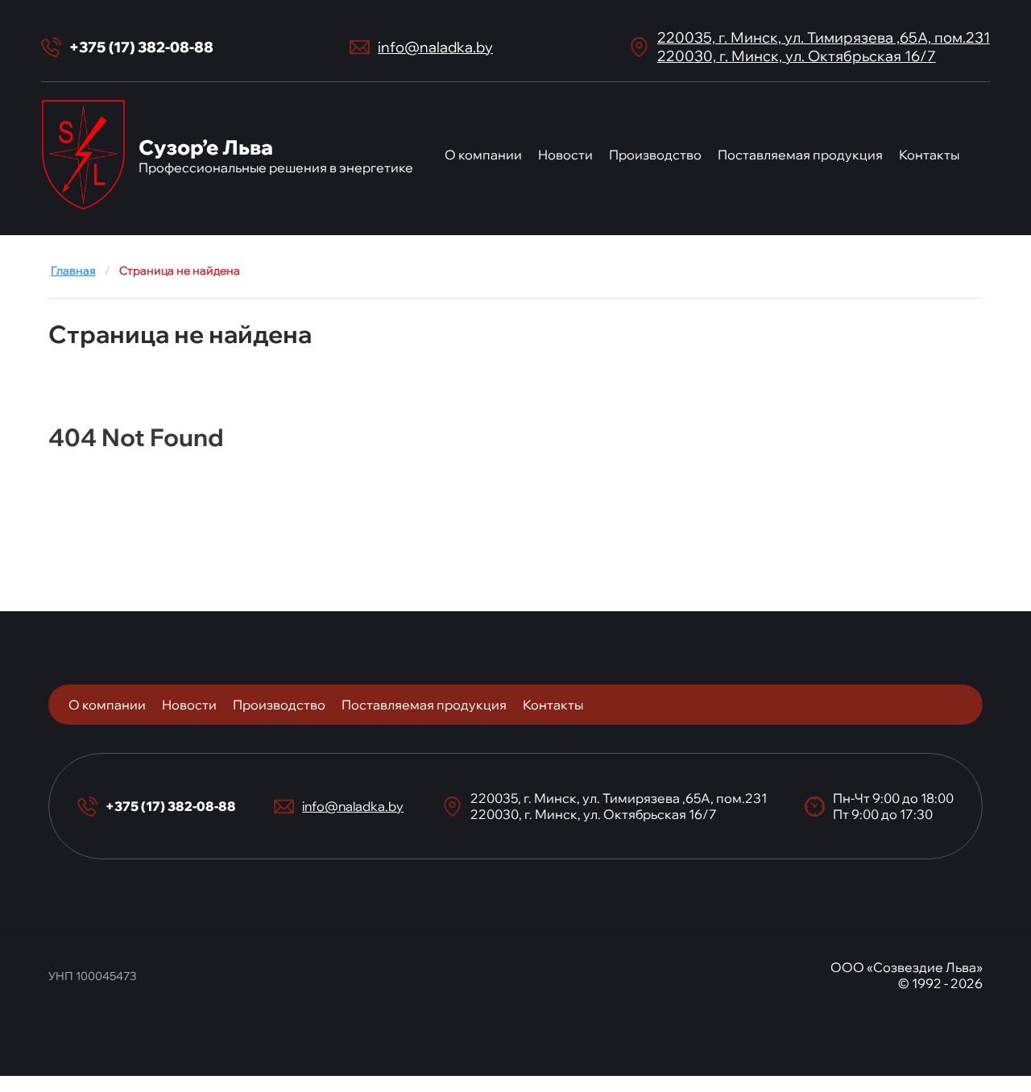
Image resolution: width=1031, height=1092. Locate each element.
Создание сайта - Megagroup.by (516, 1025)
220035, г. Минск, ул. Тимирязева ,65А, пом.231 (823, 37)
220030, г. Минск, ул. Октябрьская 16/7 (796, 56)
